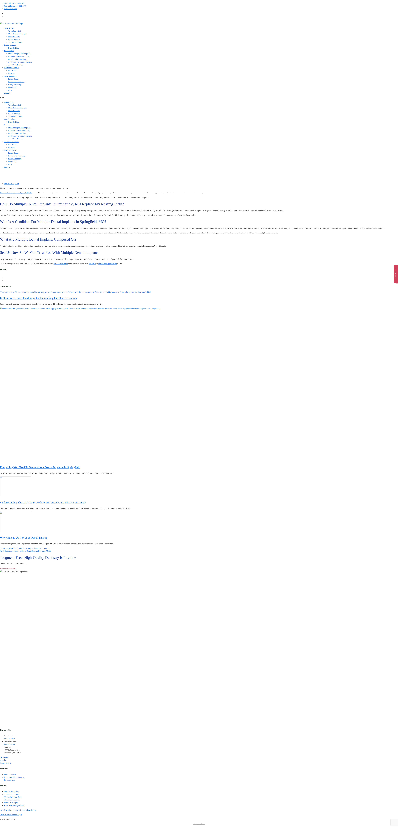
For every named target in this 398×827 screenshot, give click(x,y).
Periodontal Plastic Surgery (18, 59)
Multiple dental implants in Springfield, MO (16, 193)
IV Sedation (12, 70)
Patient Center (13, 79)
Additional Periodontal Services (20, 62)
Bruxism (11, 73)
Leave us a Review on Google (11, 815)
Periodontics (9, 51)
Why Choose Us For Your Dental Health (23, 537)
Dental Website (5, 810)
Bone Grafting (13, 48)
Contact (7, 93)
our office (92, 264)
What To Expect (10, 76)
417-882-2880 (9, 744)
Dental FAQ (12, 87)
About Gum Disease (15, 65)
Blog (10, 90)
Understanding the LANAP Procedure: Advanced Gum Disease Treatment (43, 502)
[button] (199, 97)
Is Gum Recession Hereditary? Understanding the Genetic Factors (38, 298)
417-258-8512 (9, 739)
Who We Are (9, 28)
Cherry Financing (14, 85)
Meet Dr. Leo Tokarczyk (17, 34)
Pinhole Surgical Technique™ (19, 54)
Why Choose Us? (14, 31)
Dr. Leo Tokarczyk (61, 264)
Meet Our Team (14, 37)
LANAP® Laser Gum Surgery (19, 56)
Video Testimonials (15, 42)
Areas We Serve (199, 824)
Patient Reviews (14, 39)
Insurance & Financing (16, 82)
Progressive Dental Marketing (25, 810)
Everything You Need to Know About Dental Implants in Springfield (40, 467)
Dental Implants (10, 45)
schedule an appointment (107, 264)
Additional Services (11, 68)
